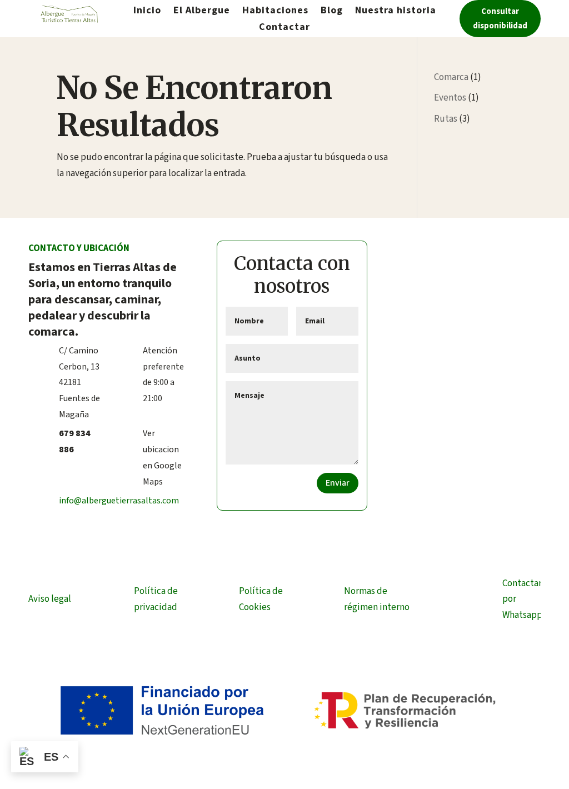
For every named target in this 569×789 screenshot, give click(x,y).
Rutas (445, 119)
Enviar (338, 483)
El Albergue (201, 12)
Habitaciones (275, 12)
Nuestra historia (395, 12)
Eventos (450, 97)
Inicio (147, 12)
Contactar (284, 28)
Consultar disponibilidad (500, 19)
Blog (332, 12)
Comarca (451, 77)
